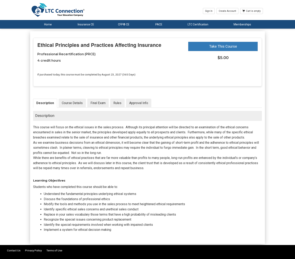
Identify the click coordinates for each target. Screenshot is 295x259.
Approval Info (138, 103)
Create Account (227, 11)
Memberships (242, 24)
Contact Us (13, 250)
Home (48, 24)
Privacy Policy (33, 250)
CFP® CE (123, 24)
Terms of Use (54, 250)
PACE (158, 24)
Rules (117, 103)
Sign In (209, 11)
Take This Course (223, 46)
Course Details (72, 103)
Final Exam (98, 103)
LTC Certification (198, 24)
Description (45, 103)
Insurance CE (86, 24)
